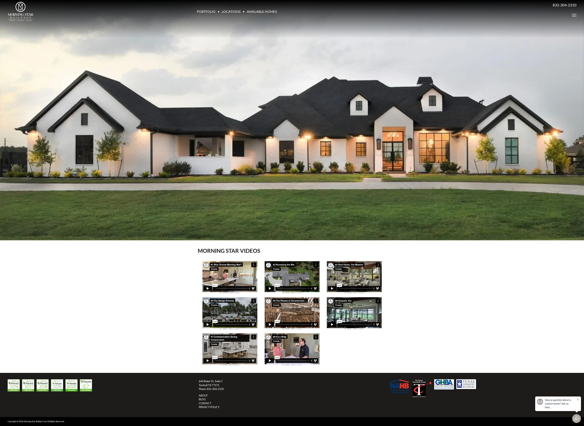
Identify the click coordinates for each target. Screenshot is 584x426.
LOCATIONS (231, 11)
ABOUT (203, 395)
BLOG (202, 399)
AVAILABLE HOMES (262, 11)
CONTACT (205, 403)
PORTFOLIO (206, 11)
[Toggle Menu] (574, 15)
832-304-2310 (564, 5)
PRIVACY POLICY (209, 407)
